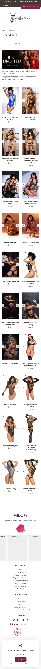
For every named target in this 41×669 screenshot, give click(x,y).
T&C (20, 604)
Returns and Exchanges (20, 581)
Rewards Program (20, 583)
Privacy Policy (20, 602)
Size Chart (20, 589)
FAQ (20, 570)
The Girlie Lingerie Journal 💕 (20, 610)
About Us (20, 599)
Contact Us (20, 572)
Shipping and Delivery (20, 578)
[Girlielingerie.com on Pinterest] (23, 620)
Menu (6, 5)
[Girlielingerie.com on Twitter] (14, 620)
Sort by (4, 40)
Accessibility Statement (20, 607)
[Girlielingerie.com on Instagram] (27, 620)
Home (3, 30)
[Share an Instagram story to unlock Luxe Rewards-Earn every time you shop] (20, 528)
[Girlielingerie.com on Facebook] (18, 620)
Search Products (20, 586)
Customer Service (20, 575)
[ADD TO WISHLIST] (4, 88)
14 (27, 503)
